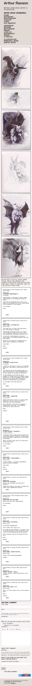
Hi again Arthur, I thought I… (12, 431)
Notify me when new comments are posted (16, 621)
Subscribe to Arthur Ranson (13, 681)
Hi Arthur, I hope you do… (11, 362)
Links (6, 21)
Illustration (10, 39)
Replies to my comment (11, 625)
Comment (4, 626)
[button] (3, 629)
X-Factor (8, 37)
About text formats (8, 648)
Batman (7, 27)
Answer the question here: (9, 661)
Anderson (8, 25)
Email (3, 609)
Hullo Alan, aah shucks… (10, 521)
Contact (7, 20)
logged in (13, 683)
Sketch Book (10, 42)
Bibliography (10, 18)
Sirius (7, 35)
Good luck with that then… (11, 499)
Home (6, 15)
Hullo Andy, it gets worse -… (12, 458)
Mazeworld (9, 33)
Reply (7, 314)
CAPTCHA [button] (4, 650)
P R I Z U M (11, 682)
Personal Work (11, 41)
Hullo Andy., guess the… (10, 396)
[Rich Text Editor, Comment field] (16, 638)
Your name (4, 604)
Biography (8, 17)
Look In (8, 32)
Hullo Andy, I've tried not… (11, 324)
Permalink (6, 292)
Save (3, 668)
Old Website (10, 23)
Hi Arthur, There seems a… (11, 293)
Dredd (7, 30)
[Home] (16, 3)
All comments (8, 623)
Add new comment (10, 671)
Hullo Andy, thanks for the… (12, 551)
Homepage (4, 616)
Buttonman (9, 29)
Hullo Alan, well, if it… (10, 586)
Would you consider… (9, 481)
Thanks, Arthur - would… (10, 571)
